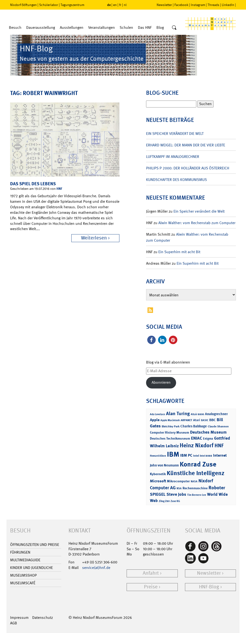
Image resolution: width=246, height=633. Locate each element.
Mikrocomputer (178, 481)
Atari (196, 420)
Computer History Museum (169, 432)
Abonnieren (161, 382)
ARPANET (186, 420)
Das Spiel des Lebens (33, 184)
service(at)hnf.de (96, 567)
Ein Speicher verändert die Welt (174, 133)
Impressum (19, 617)
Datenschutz (42, 617)
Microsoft (158, 481)
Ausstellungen (71, 27)
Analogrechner (216, 414)
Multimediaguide (25, 559)
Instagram (198, 5)
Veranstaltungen (101, 27)
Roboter (217, 487)
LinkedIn (228, 5)
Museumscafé (22, 582)
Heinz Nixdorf (197, 445)
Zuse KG (175, 501)
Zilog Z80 (164, 501)
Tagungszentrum (72, 5)
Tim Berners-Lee (196, 495)
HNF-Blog (209, 587)
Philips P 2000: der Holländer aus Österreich (187, 168)
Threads (213, 5)
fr (120, 5)
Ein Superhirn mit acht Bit (179, 251)
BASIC (204, 420)
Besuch (15, 27)
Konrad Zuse (198, 464)
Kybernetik (158, 474)
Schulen (126, 27)
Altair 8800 (197, 414)
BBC (212, 420)
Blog (160, 27)
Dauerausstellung (40, 27)
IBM (173, 454)
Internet (220, 455)
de (109, 4)
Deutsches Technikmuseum (170, 438)
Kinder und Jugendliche (31, 567)
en (115, 5)
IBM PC (186, 455)
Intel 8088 (206, 456)
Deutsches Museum (208, 432)
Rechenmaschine (195, 488)
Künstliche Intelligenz (195, 473)
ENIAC (196, 438)
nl (125, 5)
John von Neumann (164, 465)
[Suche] (174, 28)
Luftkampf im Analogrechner (172, 156)
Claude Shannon (218, 426)
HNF (59, 188)
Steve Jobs (176, 494)
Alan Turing (178, 413)
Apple (155, 419)
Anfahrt (151, 573)
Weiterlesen (94, 238)
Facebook (181, 5)
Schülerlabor (48, 5)
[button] (151, 340)
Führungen (20, 552)
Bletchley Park (170, 426)
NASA (194, 481)
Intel (196, 456)
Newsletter (164, 5)
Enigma (208, 438)
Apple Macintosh (170, 420)
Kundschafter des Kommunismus (176, 179)
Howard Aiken (158, 456)
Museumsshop (23, 575)
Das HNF (145, 27)
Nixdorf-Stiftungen (23, 5)
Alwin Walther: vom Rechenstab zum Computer (196, 222)
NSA (179, 488)
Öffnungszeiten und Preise (34, 544)
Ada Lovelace (157, 414)
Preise (151, 587)
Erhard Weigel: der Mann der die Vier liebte (185, 145)
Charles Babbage (193, 426)
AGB (13, 623)
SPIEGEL (158, 494)
